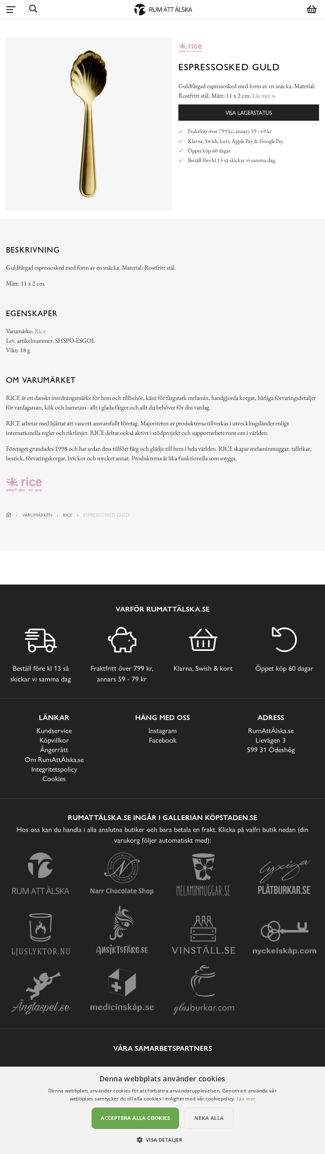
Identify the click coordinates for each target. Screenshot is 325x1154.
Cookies (54, 778)
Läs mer (246, 1098)
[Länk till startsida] (8, 515)
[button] (163, 1139)
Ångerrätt (54, 749)
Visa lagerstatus (249, 112)
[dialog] (162, 1110)
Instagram (163, 730)
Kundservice (54, 730)
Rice (40, 331)
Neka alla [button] (209, 1117)
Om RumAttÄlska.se (54, 759)
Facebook (162, 740)
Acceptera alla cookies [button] (135, 1117)
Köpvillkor (54, 740)
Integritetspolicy (54, 769)
